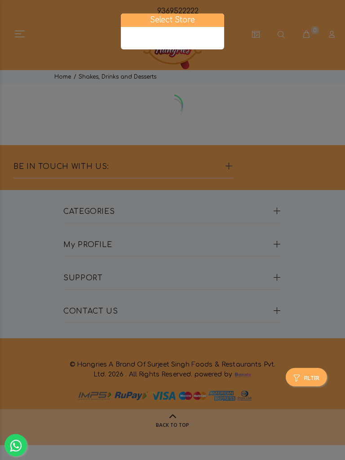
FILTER (311, 378)
